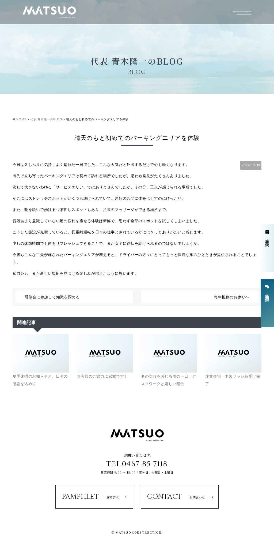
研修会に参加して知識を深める (52, 297)
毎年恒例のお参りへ (231, 297)
